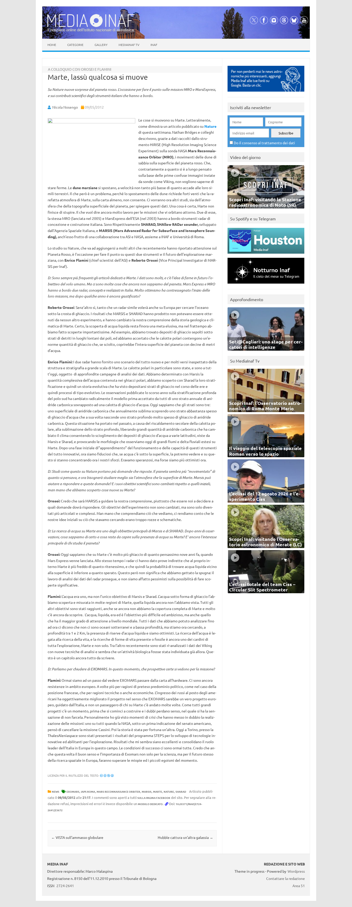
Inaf (153, 45)
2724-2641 (65, 885)
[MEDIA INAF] (91, 26)
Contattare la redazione (285, 878)
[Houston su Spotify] (266, 255)
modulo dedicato (150, 804)
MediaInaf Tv (129, 45)
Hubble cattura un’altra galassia (185, 837)
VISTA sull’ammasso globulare (77, 837)
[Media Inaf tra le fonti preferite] (266, 93)
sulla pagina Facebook (153, 798)
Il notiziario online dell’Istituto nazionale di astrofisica (90, 30)
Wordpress (296, 871)
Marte (157, 791)
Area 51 (298, 885)
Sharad (180, 791)
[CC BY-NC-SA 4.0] (107, 775)
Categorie (75, 45)
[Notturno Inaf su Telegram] (266, 285)
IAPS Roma (88, 791)
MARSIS (147, 791)
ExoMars (72, 791)
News (55, 791)
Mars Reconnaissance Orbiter (118, 791)
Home (51, 45)
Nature (210, 126)
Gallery (101, 45)
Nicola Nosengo (65, 107)
